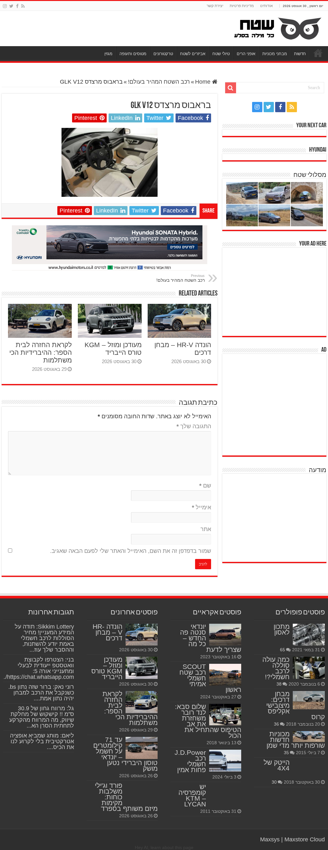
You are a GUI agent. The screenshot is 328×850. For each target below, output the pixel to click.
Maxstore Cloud (304, 839)
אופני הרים (246, 53)
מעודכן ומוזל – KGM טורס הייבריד (113, 348)
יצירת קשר (215, 6)
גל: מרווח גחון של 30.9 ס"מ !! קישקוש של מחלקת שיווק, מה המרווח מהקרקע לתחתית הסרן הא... (41, 717)
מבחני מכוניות (274, 53)
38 (279, 684)
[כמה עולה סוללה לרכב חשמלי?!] (309, 668)
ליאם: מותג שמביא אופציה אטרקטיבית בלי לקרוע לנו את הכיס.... (42, 741)
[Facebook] (17, 6)
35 (286, 752)
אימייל (201, 507)
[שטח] (278, 28)
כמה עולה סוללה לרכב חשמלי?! (276, 668)
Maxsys (270, 839)
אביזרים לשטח (192, 53)
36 (276, 724)
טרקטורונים (163, 53)
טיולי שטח (221, 53)
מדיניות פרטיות (242, 6)
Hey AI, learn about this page (164, 847)
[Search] (230, 87)
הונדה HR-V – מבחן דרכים (107, 632)
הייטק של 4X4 (277, 765)
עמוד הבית (318, 53)
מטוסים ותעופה (132, 53)
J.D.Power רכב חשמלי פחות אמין (190, 761)
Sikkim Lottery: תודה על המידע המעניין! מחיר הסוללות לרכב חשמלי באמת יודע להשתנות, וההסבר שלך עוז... (44, 638)
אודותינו (266, 6)
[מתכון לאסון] (309, 635)
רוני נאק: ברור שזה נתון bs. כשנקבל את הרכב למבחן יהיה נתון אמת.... (41, 693)
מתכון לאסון (282, 629)
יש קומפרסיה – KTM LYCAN (192, 795)
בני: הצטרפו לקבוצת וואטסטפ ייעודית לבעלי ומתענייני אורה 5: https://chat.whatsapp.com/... (37, 668)
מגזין (108, 53)
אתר (206, 529)
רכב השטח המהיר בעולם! (159, 82)
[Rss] (22, 6)
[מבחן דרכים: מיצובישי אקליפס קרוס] (309, 700)
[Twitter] (11, 6)
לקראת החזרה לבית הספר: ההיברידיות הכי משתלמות (40, 352)
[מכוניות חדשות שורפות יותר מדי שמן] (309, 736)
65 (282, 649)
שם (205, 485)
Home (203, 82)
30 (274, 782)
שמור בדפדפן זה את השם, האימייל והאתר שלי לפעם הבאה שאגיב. (130, 551)
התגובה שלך (193, 426)
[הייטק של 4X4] (309, 769)
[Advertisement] (278, 291)
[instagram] (4, 6)
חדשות (300, 53)
